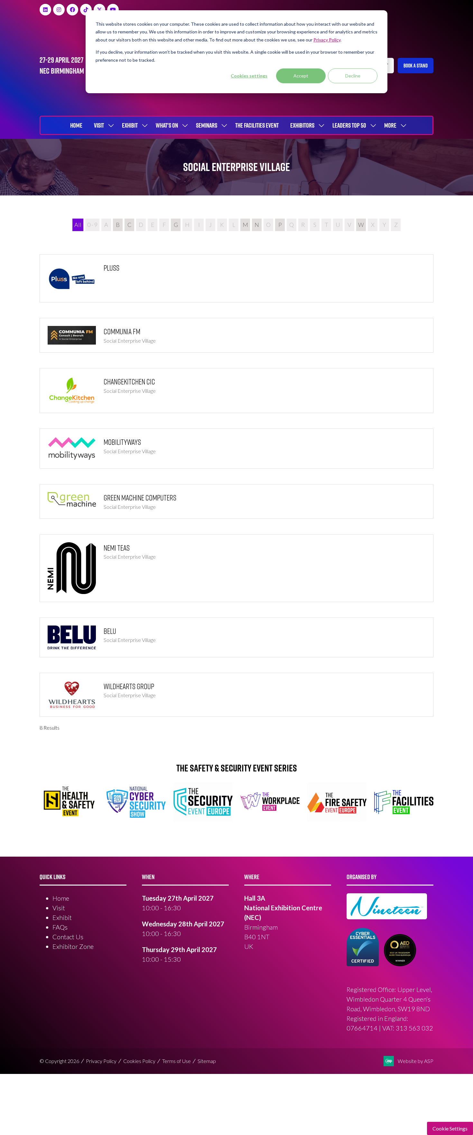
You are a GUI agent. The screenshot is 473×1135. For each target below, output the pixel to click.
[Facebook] (72, 9)
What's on (167, 125)
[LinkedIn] (45, 9)
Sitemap (207, 1061)
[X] (99, 9)
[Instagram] (59, 9)
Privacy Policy (101, 1061)
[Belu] (236, 637)
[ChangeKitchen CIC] (236, 390)
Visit (99, 125)
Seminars (206, 125)
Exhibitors (302, 125)
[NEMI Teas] (236, 568)
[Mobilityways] (236, 448)
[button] (415, 65)
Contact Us (67, 937)
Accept (300, 75)
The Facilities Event (257, 125)
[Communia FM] (236, 335)
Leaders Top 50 (349, 125)
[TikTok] (86, 9)
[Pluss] (236, 278)
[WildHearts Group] (236, 694)
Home (76, 125)
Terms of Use (176, 1061)
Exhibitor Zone (73, 946)
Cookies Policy (139, 1061)
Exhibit (130, 125)
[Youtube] (113, 9)
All (77, 224)
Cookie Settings (450, 1128)
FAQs (60, 927)
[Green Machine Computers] (236, 501)
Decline (352, 75)
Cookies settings (249, 75)
